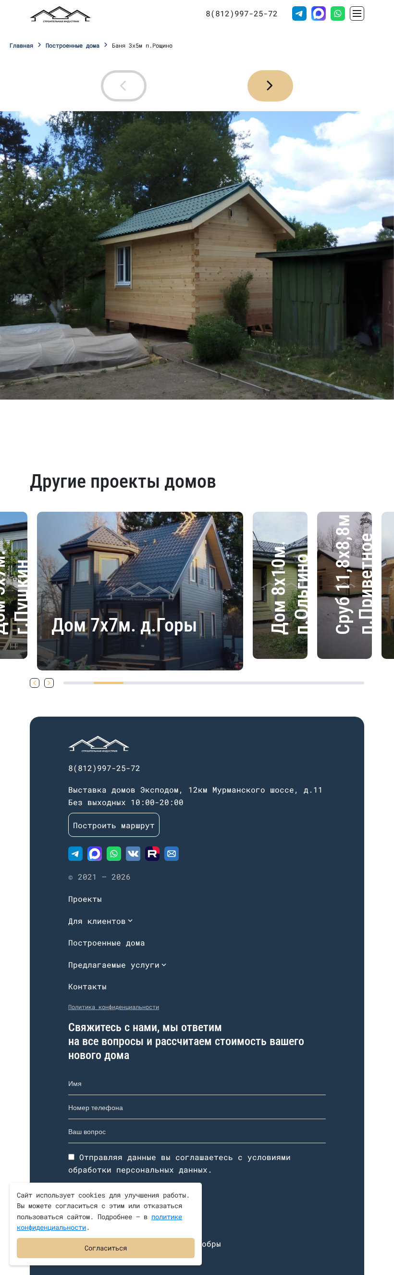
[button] (270, 85)
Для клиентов (97, 921)
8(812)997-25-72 (242, 13)
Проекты (85, 899)
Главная (21, 45)
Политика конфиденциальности (113, 1006)
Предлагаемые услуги (114, 964)
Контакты (87, 986)
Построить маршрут (114, 825)
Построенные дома (72, 45)
